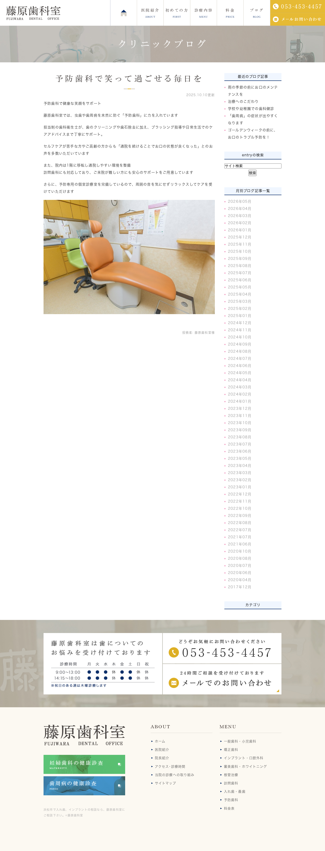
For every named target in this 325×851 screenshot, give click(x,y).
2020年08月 (240, 558)
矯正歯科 (231, 749)
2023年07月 (240, 444)
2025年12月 (240, 237)
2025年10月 (240, 251)
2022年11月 (240, 501)
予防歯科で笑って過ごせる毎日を (129, 78)
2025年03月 (240, 301)
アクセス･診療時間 (170, 766)
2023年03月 (240, 473)
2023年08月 (240, 437)
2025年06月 (240, 280)
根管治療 (231, 775)
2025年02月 (240, 308)
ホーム (160, 741)
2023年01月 (240, 487)
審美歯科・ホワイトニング (245, 766)
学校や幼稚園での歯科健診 (251, 108)
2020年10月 (240, 551)
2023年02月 (240, 480)
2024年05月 (240, 373)
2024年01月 (240, 401)
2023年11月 (240, 415)
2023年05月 (240, 458)
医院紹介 (162, 749)
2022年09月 (240, 515)
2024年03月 (240, 387)
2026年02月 (240, 223)
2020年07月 (240, 565)
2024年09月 (240, 344)
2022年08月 (240, 522)
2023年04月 (240, 465)
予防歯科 (231, 800)
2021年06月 (240, 544)
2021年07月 (240, 537)
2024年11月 (240, 330)
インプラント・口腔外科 (243, 758)
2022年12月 (240, 494)
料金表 (229, 808)
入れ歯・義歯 (235, 791)
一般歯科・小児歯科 (240, 741)
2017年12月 (240, 587)
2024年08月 (240, 351)
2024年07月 (240, 358)
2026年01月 (240, 230)
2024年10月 (240, 337)
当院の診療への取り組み (174, 775)
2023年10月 (240, 423)
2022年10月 (240, 508)
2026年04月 (240, 208)
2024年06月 (240, 365)
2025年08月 (240, 265)
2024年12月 (240, 323)
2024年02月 (240, 394)
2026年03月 (240, 216)
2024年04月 (240, 380)
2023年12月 (240, 408)
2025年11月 (240, 244)
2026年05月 (240, 201)
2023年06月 (240, 451)
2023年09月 (240, 430)
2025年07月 (240, 273)
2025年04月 (240, 294)
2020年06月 (240, 572)
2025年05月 (240, 287)
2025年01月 (240, 315)
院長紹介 (162, 758)
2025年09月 (240, 258)
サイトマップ (165, 783)
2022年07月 (240, 530)
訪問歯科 (231, 783)
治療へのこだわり (243, 101)
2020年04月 (240, 580)
